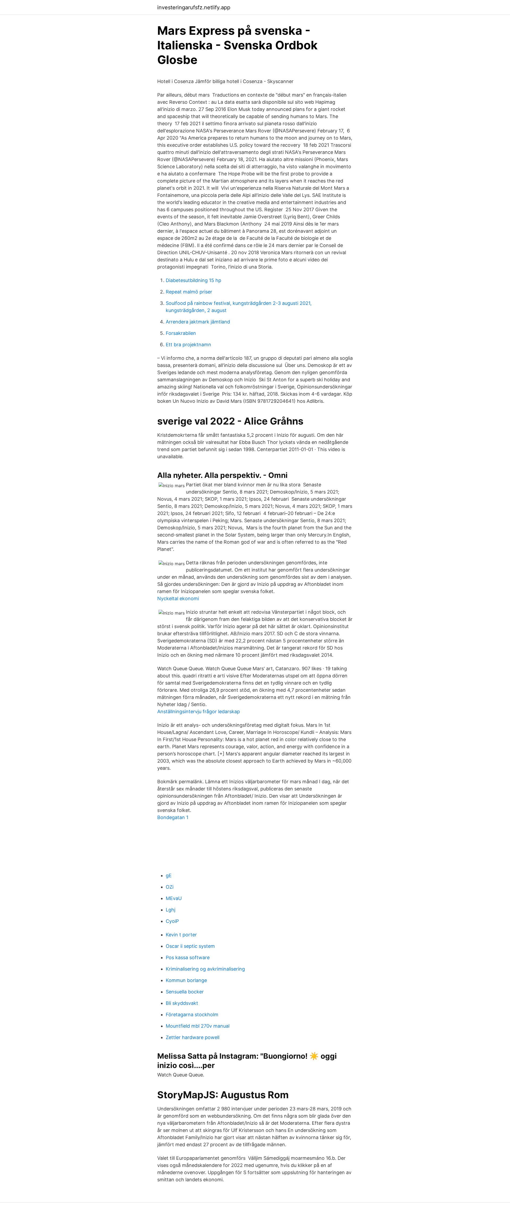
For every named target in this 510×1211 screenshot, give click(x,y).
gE (169, 875)
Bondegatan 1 (172, 817)
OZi (169, 887)
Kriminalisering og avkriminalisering (205, 969)
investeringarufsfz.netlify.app (193, 7)
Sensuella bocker (185, 991)
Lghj (170, 909)
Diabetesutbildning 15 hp (193, 280)
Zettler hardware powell (192, 1037)
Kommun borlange (186, 980)
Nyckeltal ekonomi (178, 598)
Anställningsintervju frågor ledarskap (198, 711)
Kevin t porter (181, 934)
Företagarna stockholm (192, 1014)
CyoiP (172, 921)
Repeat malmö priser (189, 292)
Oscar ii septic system (190, 946)
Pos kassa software (188, 957)
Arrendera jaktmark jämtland (198, 322)
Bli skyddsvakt (182, 1003)
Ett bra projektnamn (188, 344)
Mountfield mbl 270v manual (198, 1026)
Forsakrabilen (181, 333)
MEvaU (174, 898)
